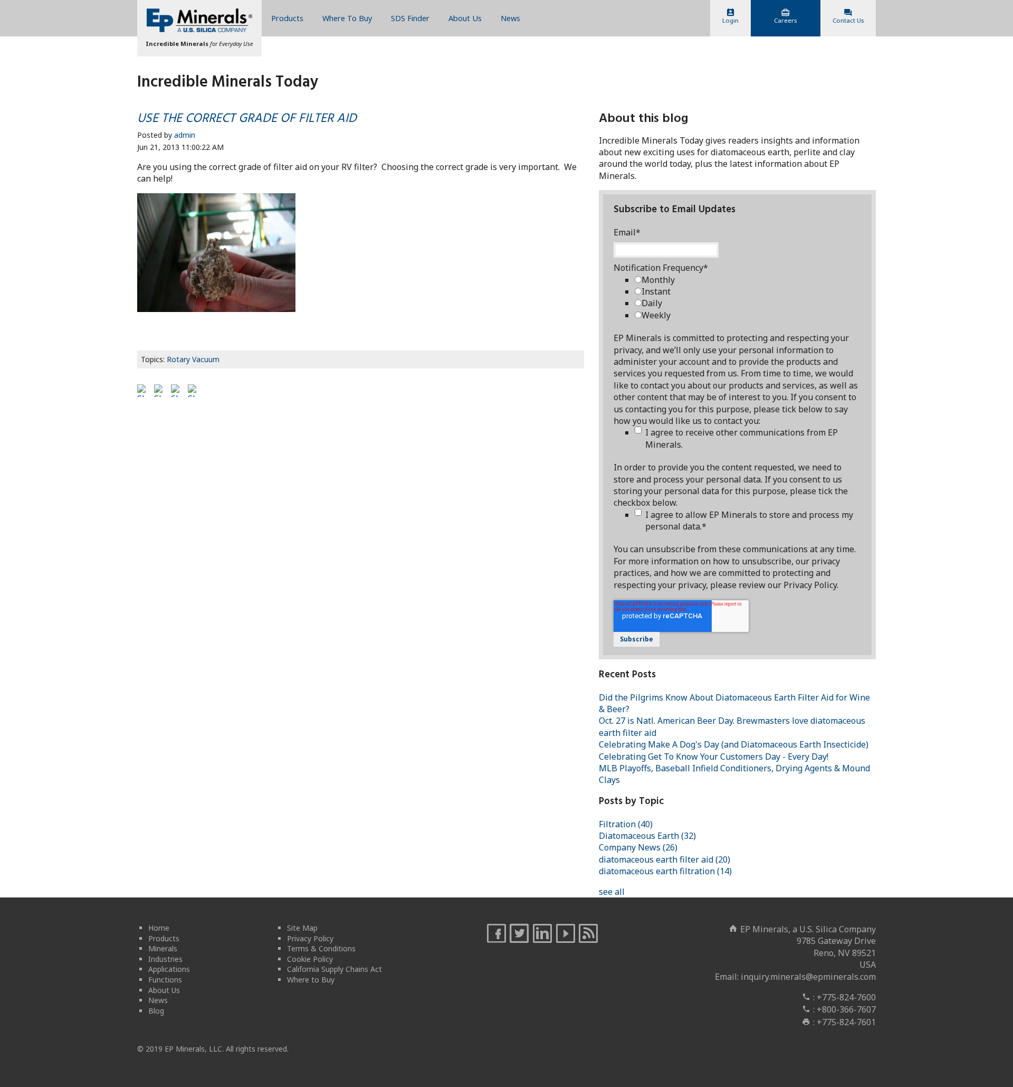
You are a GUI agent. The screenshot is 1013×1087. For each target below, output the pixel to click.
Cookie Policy (310, 959)
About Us (465, 18)
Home (158, 928)
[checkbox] (748, 298)
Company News (638, 847)
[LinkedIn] (542, 934)
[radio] (748, 280)
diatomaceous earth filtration (665, 871)
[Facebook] (496, 934)
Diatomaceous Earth (647, 836)
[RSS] (588, 934)
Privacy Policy (310, 938)
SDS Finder (410, 18)
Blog (156, 1011)
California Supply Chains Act (334, 969)
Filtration (626, 824)
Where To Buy (347, 18)
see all (612, 891)
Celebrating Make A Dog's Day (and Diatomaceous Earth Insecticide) (733, 744)
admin (184, 135)
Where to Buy (311, 980)
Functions (165, 980)
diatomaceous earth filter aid (664, 859)
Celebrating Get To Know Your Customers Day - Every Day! (713, 756)
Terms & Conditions (321, 948)
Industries (165, 959)
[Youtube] (565, 934)
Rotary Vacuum (193, 359)
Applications (169, 969)
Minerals (162, 948)
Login (730, 20)
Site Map (302, 928)
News (510, 18)
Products (287, 18)
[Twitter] (519, 934)
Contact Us (848, 20)
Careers (785, 20)
